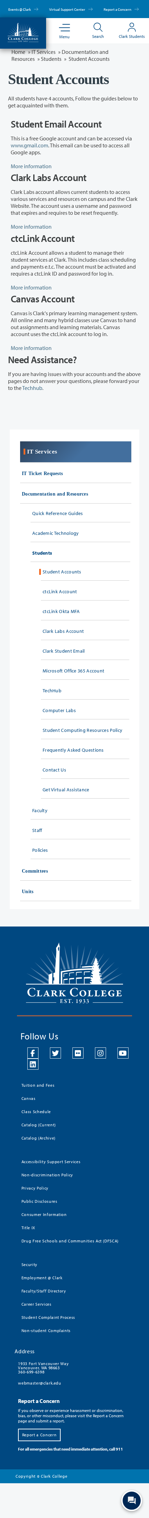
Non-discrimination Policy (47, 1174)
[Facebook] (32, 1053)
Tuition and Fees (37, 1085)
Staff (37, 830)
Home (18, 51)
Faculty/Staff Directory (43, 1290)
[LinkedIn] (32, 1064)
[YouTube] (123, 1053)
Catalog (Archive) (38, 1138)
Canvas (28, 1098)
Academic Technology (55, 533)
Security (29, 1264)
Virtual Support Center (67, 9)
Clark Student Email (64, 651)
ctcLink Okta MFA (61, 611)
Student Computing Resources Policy (82, 730)
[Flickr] (78, 1053)
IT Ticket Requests (42, 473)
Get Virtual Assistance (66, 789)
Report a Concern (118, 9)
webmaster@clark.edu (39, 1383)
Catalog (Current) (38, 1124)
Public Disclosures (39, 1201)
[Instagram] (100, 1053)
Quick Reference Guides (57, 513)
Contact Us (54, 770)
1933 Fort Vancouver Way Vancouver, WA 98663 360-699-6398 (43, 1367)
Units (28, 891)
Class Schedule (36, 1111)
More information (31, 166)
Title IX (28, 1227)
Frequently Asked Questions (73, 750)
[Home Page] (23, 31)
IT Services (43, 51)
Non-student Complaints (46, 1330)
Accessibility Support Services (51, 1161)
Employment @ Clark (42, 1277)
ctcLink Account (60, 591)
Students (42, 553)
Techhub (32, 387)
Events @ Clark (20, 9)
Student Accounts (62, 572)
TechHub (52, 690)
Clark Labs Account (63, 631)
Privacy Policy (35, 1188)
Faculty (39, 810)
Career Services (36, 1304)
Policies (40, 850)
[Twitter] (55, 1053)
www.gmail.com (29, 145)
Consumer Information (44, 1214)
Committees (35, 871)
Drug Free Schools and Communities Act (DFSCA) (70, 1240)
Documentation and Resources (55, 494)
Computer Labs (59, 710)
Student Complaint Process (48, 1317)
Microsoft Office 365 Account (73, 671)
